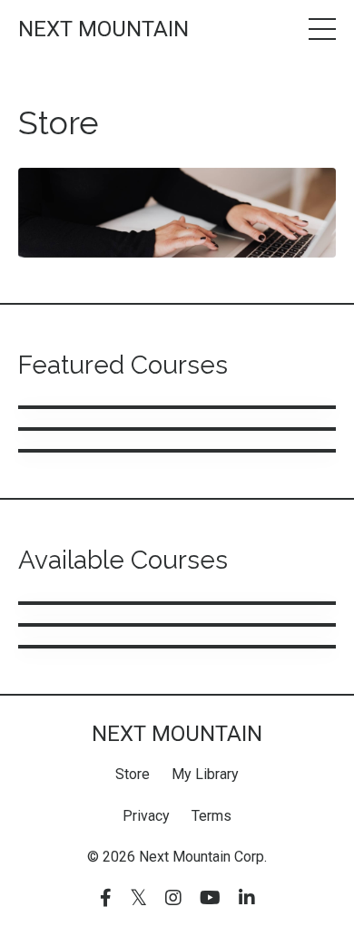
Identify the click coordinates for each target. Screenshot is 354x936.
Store (132, 774)
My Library (205, 774)
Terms (211, 815)
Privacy (146, 815)
